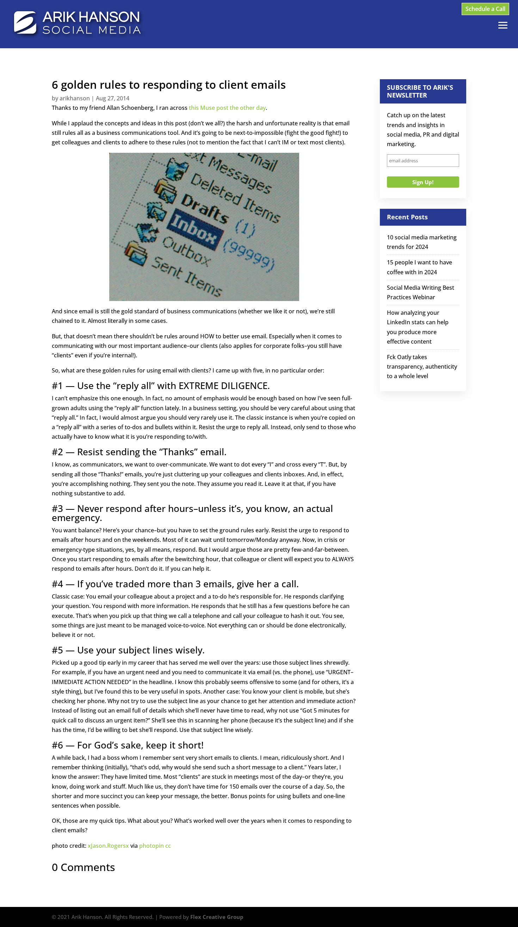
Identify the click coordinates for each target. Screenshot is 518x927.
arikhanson (75, 98)
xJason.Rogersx (108, 846)
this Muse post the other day (227, 108)
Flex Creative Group (216, 916)
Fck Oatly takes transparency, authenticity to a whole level (422, 366)
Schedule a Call (485, 9)
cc (168, 846)
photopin (151, 846)
